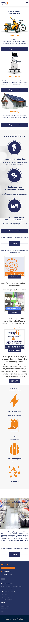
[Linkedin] (4, 579)
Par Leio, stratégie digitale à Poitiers (14, 619)
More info (16, 290)
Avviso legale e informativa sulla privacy (18, 618)
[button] (27, 3)
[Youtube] (2, 579)
